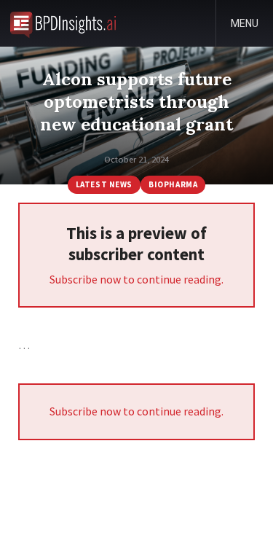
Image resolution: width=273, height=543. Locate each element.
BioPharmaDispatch (63, 23)
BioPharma (173, 184)
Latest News (104, 184)
